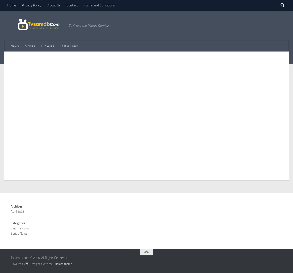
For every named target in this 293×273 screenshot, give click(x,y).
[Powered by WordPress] (27, 263)
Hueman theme (62, 263)
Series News (19, 233)
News (15, 46)
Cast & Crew (69, 46)
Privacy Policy (31, 5)
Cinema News (20, 228)
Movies (30, 46)
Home (11, 5)
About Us (53, 5)
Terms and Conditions (99, 5)
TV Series (47, 46)
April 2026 (17, 212)
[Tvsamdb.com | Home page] (37, 25)
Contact (72, 5)
